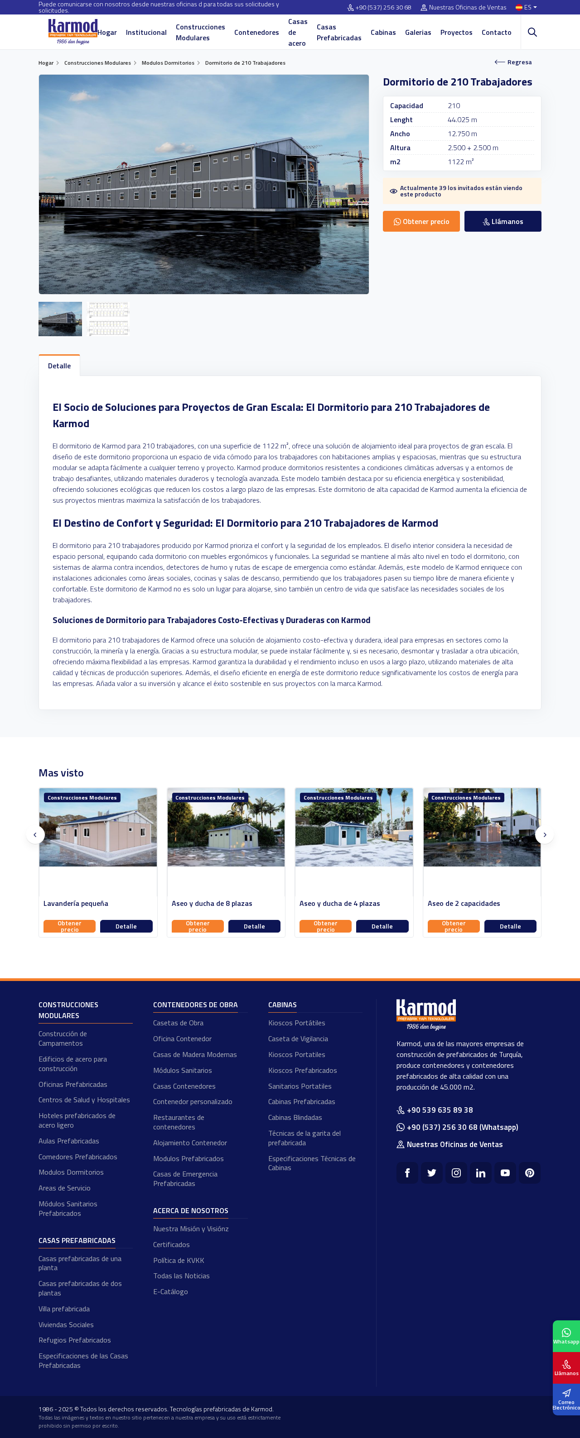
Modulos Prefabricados (188, 1158)
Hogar (107, 32)
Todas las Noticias (181, 1275)
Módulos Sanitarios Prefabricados (68, 1208)
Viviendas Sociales (66, 1324)
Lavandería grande (458, 903)
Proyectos (456, 32)
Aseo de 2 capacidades (336, 903)
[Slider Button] (35, 834)
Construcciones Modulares (200, 32)
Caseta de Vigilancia (298, 1038)
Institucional (146, 32)
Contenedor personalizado (192, 1101)
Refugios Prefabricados (75, 1339)
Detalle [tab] (59, 365)
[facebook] (407, 1173)
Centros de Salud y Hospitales (84, 1099)
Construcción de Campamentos (63, 1038)
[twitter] (432, 1173)
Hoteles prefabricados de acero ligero (77, 1120)
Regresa (520, 62)
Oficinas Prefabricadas (73, 1084)
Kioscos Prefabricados (302, 1070)
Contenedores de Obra (195, 1004)
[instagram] (456, 1173)
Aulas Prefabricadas (69, 1140)
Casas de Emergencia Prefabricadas (185, 1178)
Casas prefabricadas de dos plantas (80, 1288)
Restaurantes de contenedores (178, 1122)
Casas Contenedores (184, 1086)
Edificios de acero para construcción (73, 1063)
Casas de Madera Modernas (195, 1054)
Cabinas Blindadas (295, 1117)
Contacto (497, 32)
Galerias (418, 32)
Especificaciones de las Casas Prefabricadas (83, 1360)
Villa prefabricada (64, 1308)
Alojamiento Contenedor (190, 1142)
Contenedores (256, 32)
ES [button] (528, 7)
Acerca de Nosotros (190, 1210)
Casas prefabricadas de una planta (80, 1263)
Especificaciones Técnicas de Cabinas (312, 1163)
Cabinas (383, 32)
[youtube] (505, 1173)
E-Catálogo (170, 1291)
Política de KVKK (178, 1260)
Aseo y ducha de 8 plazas (84, 903)
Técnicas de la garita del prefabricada (304, 1138)
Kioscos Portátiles (296, 1022)
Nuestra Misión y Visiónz (191, 1228)
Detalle (126, 926)
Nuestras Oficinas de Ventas (468, 7)
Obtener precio (70, 926)
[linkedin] (481, 1173)
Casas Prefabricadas (339, 32)
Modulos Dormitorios (71, 1172)
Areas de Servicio (65, 1187)
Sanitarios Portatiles (300, 1086)
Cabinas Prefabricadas (301, 1101)
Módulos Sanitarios (182, 1070)
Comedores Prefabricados (78, 1156)
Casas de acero (298, 32)
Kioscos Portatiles (296, 1054)
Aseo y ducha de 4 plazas (212, 903)
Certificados (171, 1244)
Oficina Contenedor (182, 1038)
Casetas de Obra (178, 1022)
